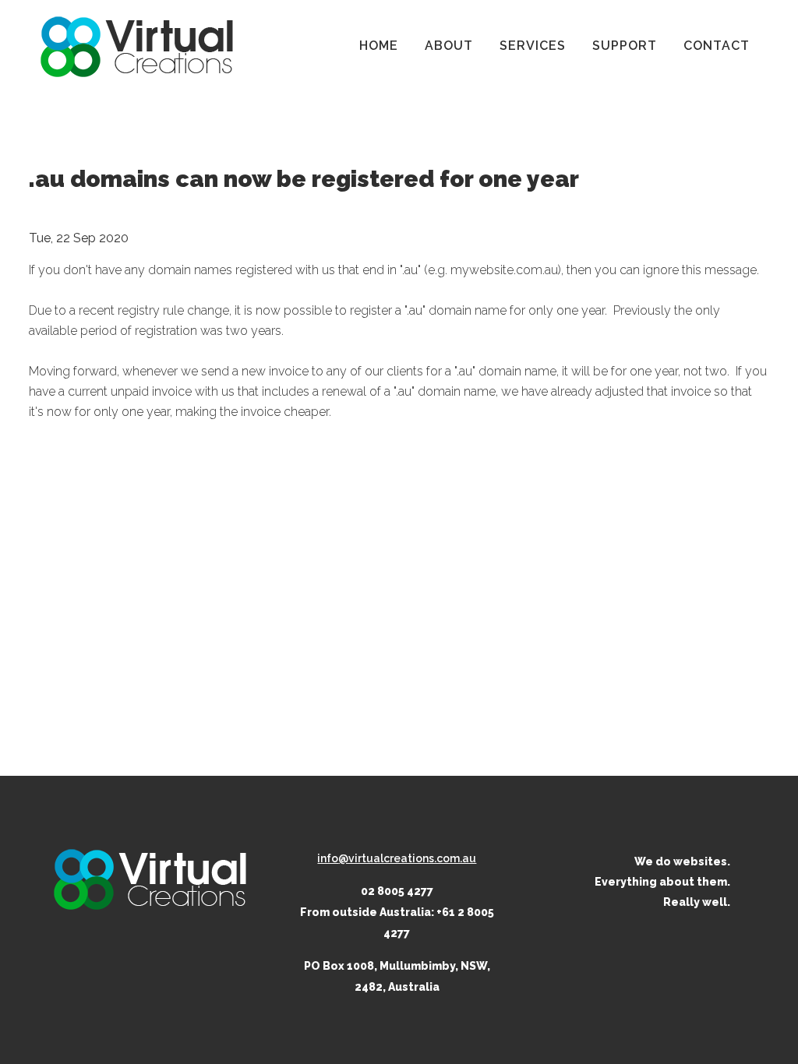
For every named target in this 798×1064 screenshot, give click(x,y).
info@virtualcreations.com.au (396, 858)
